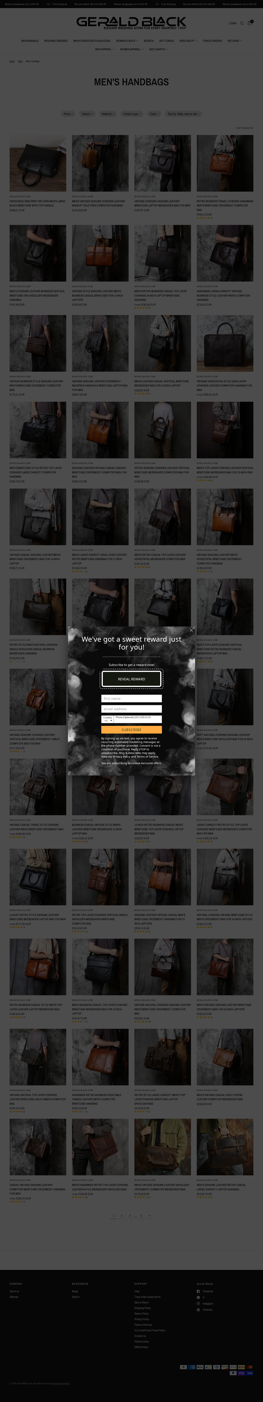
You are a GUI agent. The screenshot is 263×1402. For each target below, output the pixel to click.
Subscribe (131, 729)
